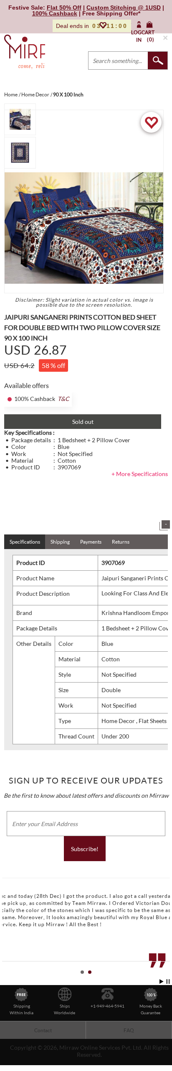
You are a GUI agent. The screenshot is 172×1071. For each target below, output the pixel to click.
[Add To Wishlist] (151, 122)
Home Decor (118, 720)
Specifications (25, 542)
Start (161, 981)
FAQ (129, 1030)
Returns (120, 542)
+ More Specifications (139, 473)
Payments (90, 542)
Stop (168, 981)
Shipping (60, 542)
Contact (43, 1030)
